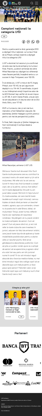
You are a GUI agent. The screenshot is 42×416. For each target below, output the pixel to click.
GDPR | (8, 400)
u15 (21, 316)
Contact (29, 400)
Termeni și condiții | (14, 400)
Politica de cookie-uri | (23, 400)
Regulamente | (4, 400)
